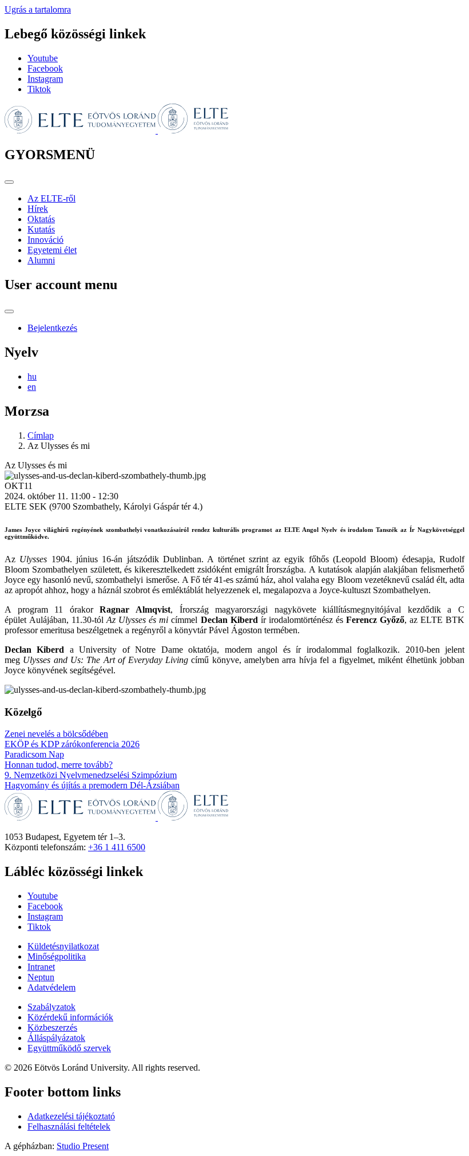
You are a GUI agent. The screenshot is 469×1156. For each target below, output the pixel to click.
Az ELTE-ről (51, 198)
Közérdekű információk (70, 1017)
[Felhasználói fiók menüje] (9, 311)
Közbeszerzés (52, 1027)
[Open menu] (9, 182)
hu (32, 376)
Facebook (45, 68)
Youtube (42, 58)
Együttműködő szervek (69, 1048)
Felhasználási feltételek (68, 1126)
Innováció (45, 239)
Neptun (40, 977)
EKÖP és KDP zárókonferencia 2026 (72, 744)
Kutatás (41, 229)
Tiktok (39, 89)
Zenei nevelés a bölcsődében (56, 734)
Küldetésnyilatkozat (63, 946)
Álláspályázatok (56, 1038)
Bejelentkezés (52, 328)
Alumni (41, 260)
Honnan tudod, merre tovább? (59, 765)
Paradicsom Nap (34, 754)
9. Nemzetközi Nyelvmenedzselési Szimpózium (91, 775)
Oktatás (41, 219)
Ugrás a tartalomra (38, 9)
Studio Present (83, 1146)
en (31, 387)
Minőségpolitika (56, 956)
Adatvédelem (51, 987)
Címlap (40, 435)
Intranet (41, 967)
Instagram (45, 79)
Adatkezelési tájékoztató (71, 1116)
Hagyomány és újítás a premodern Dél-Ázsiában (92, 785)
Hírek (37, 209)
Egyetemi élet (52, 250)
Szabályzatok (51, 1007)
